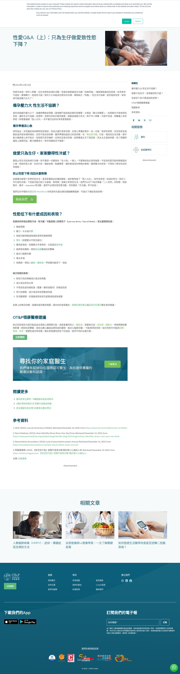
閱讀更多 (136, 107)
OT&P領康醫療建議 (141, 102)
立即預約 (10, 586)
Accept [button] (126, 21)
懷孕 (18, 240)
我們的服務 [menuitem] (52, 589)
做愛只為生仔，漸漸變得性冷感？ (147, 93)
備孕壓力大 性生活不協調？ (144, 88)
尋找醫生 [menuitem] (51, 580)
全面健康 (22, 458)
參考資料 (136, 112)
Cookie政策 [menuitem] (100, 585)
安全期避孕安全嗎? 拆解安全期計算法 (33, 408)
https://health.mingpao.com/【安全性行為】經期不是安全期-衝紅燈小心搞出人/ (50, 453)
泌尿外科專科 (95, 305)
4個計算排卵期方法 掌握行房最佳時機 (34, 403)
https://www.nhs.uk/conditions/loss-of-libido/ (106, 428)
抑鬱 (31, 231)
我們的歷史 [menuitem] (77, 585)
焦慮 (25, 231)
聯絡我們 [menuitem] (99, 589)
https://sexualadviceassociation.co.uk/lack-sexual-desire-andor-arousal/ (45, 444)
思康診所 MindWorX (37, 191)
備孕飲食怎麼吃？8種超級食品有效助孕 (34, 399)
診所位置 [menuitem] (51, 585)
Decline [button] (138, 21)
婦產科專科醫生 (79, 305)
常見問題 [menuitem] (76, 580)
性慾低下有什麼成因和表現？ (145, 98)
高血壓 (38, 249)
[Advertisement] (70, 475)
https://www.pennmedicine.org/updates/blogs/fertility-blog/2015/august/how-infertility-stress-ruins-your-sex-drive (66, 436)
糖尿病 (40, 262)
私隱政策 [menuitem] (76, 589)
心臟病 (32, 262)
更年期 (59, 244)
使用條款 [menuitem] (99, 580)
